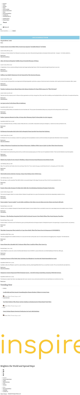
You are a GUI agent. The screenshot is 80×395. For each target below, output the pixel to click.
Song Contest (6, 9)
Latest (4, 380)
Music (4, 7)
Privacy (5, 393)
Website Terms (6, 18)
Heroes (2, 113)
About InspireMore (7, 13)
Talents (2, 155)
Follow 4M (6, 27)
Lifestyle (4, 288)
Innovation (2, 254)
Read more (2, 55)
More (4, 12)
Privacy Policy (6, 20)
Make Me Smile (3, 56)
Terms (1, 393)
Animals (4, 6)
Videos (5, 155)
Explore (4, 3)
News (4, 5)
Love (1, 183)
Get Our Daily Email (7, 10)
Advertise (5, 390)
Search (5, 22)
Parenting (5, 71)
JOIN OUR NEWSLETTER (40, 37)
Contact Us (5, 14)
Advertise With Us (7, 16)
